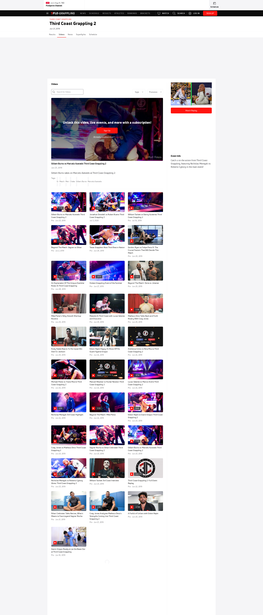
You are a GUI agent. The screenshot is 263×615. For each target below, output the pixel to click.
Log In (118, 137)
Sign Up (107, 130)
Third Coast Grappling (61, 19)
